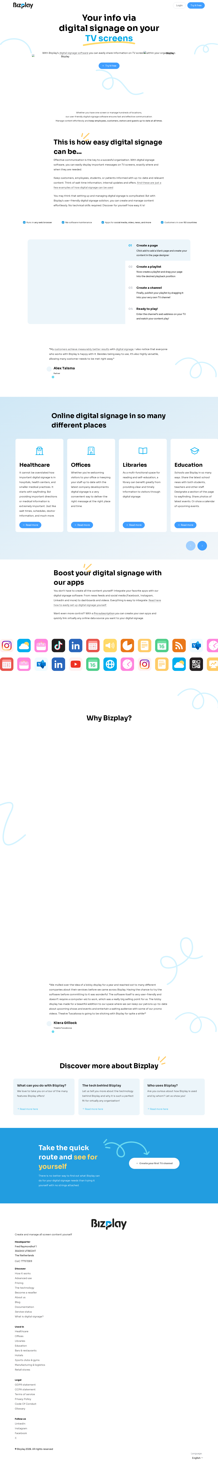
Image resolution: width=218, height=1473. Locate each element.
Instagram (21, 1428)
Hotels (19, 1355)
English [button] (196, 1458)
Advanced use (23, 1278)
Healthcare (21, 1331)
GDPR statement (25, 1384)
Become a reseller (26, 1292)
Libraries (20, 1340)
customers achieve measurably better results (81, 349)
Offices (19, 1336)
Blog (17, 1302)
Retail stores (22, 1369)
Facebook (21, 1433)
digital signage (125, 349)
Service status (23, 1311)
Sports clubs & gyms (27, 1360)
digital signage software (73, 52)
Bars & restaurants (26, 1350)
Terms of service (25, 1394)
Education (21, 1345)
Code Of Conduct (25, 1403)
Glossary (20, 1408)
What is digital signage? (29, 1316)
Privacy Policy (23, 1399)
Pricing (19, 1282)
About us (20, 1297)
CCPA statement (25, 1389)
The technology (24, 1287)
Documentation (24, 1306)
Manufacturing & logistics (30, 1364)
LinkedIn (20, 1423)
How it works (23, 1273)
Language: (196, 1453)
